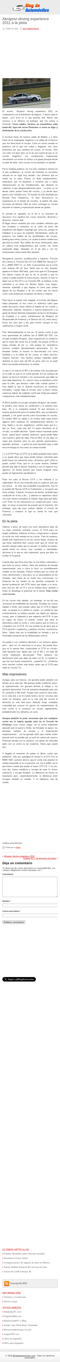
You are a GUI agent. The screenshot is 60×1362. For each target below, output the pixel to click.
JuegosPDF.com (11, 1334)
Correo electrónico (11, 911)
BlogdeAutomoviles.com (24, 1355)
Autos (18, 847)
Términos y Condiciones (15, 1297)
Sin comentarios (31, 29)
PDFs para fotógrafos (14, 1343)
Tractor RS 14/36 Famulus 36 (17, 1271)
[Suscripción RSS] (7, 1283)
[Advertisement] (29, 54)
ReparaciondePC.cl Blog (15, 1321)
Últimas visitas (10, 1301)
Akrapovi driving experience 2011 (19, 856)
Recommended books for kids (17, 1330)
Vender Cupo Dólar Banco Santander (21, 1325)
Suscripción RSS (18, 1283)
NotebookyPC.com (12, 1312)
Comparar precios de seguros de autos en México (27, 1262)
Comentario (7, 874)
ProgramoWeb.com (12, 1316)
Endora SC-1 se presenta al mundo (39, 858)
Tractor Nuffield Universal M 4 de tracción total (25, 1267)
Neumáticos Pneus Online (16, 1258)
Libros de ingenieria (13, 1339)
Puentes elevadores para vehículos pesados (24, 1254)
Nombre (6, 901)
